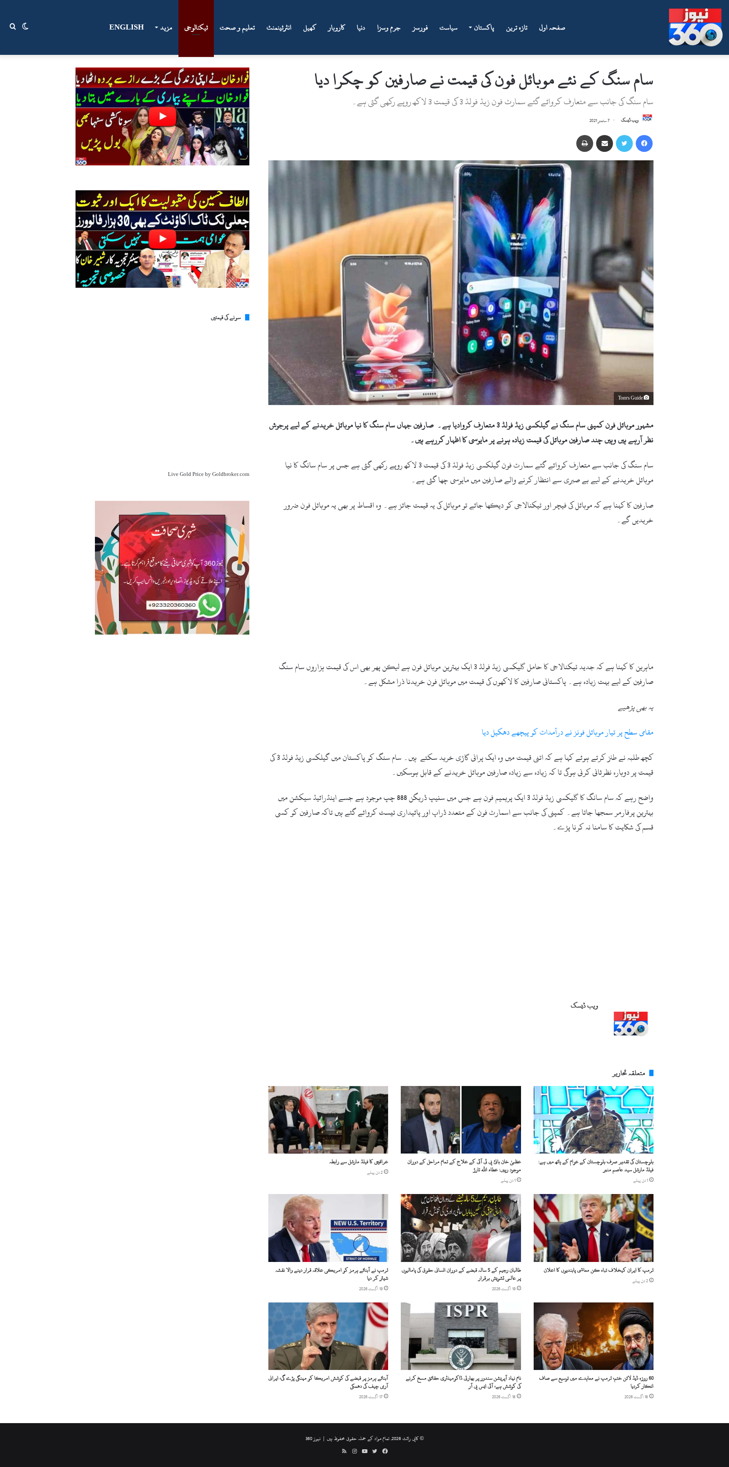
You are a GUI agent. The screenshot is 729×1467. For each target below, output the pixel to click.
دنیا (361, 27)
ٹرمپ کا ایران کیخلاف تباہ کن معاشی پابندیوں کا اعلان (598, 1270)
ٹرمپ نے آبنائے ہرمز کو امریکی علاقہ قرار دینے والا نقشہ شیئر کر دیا (331, 1274)
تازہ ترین (516, 27)
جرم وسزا (389, 27)
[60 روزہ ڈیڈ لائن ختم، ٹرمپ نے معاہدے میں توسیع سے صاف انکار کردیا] (593, 1336)
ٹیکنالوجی (196, 27)
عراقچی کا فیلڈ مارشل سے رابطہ (358, 1161)
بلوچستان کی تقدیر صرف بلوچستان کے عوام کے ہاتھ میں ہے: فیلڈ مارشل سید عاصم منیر (595, 1165)
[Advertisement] (460, 597)
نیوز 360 (313, 1438)
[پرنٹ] (584, 143)
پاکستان (484, 27)
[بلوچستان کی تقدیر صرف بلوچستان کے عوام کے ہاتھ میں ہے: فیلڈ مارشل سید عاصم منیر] (593, 1120)
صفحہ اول (552, 27)
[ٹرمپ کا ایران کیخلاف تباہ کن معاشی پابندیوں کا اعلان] (593, 1228)
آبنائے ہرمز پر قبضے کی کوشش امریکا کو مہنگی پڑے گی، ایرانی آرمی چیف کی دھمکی (328, 1382)
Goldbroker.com (230, 474)
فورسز (420, 27)
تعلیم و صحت (237, 27)
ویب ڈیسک (630, 120)
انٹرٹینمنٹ (279, 27)
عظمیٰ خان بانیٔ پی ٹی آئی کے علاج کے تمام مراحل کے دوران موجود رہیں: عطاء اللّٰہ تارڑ (464, 1165)
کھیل (309, 27)
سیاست (449, 27)
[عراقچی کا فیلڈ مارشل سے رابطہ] (328, 1120)
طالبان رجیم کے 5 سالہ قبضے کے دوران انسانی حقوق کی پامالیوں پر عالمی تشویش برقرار (461, 1274)
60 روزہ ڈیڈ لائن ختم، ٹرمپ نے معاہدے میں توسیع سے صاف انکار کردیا (596, 1382)
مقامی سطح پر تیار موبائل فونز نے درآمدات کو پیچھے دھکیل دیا (567, 732)
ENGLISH (126, 27)
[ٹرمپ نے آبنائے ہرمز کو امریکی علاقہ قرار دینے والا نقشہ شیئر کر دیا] (328, 1228)
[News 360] (696, 27)
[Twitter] (624, 143)
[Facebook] (644, 143)
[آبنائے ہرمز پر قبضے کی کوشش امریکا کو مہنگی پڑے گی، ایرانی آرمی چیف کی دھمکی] (328, 1336)
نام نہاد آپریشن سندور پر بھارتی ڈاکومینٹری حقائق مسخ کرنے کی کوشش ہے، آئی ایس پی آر (463, 1382)
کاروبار (336, 27)
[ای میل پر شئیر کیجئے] (604, 143)
